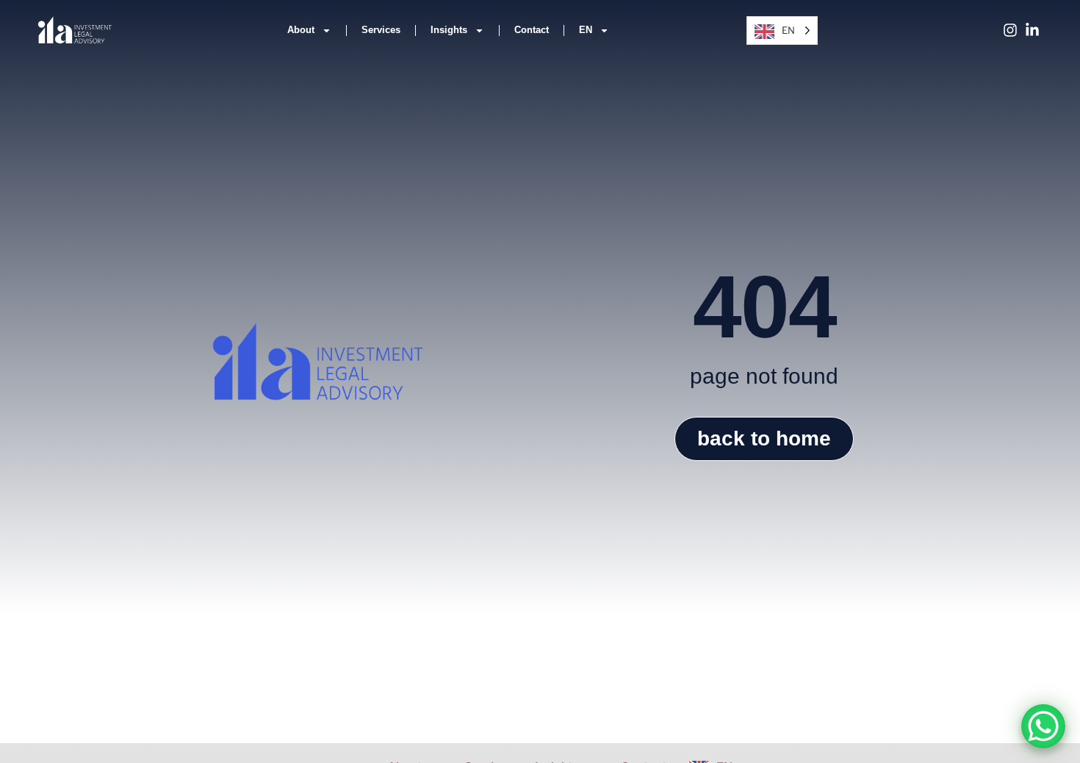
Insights (449, 29)
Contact (531, 29)
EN (585, 29)
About (300, 29)
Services (380, 29)
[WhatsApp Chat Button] (1043, 726)
